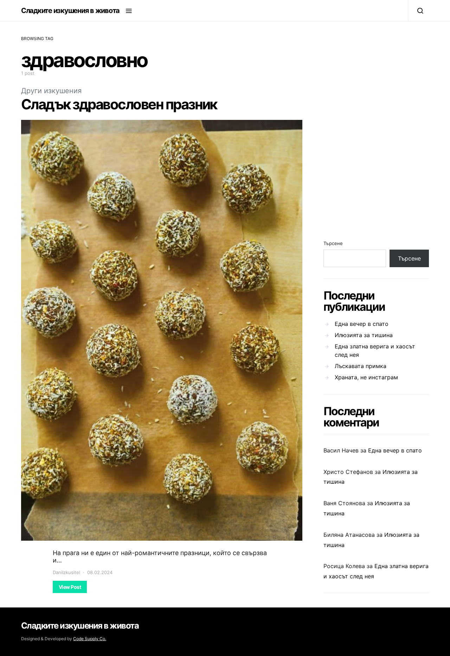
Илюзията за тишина (364, 335)
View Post (70, 587)
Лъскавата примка (360, 365)
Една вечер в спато (361, 323)
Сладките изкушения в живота (70, 10)
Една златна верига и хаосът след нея (375, 350)
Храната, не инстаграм (366, 377)
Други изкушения (51, 90)
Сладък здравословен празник (119, 104)
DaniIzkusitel (66, 572)
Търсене (333, 243)
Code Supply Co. (89, 638)
